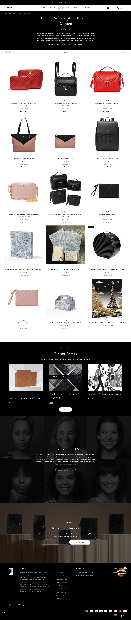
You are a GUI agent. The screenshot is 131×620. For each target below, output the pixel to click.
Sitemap (58, 598)
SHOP (43, 8)
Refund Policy (60, 585)
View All (65, 409)
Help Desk (59, 572)
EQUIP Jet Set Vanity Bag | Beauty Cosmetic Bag (24, 214)
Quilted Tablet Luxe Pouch (107, 214)
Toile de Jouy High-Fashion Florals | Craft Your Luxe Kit (65, 269)
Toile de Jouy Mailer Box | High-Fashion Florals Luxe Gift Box (24, 269)
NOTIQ (23, 100)
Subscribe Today (65, 29)
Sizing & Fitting (61, 582)
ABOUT (87, 8)
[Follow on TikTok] (24, 605)
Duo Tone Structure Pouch (65, 158)
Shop (10, 13)
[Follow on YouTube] (19, 605)
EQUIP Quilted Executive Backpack (107, 158)
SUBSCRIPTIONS (64, 8)
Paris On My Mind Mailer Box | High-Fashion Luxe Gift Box (107, 323)
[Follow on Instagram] (10, 605)
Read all (11, 403)
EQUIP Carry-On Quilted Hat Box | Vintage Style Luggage (107, 269)
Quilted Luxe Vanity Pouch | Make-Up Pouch (23, 103)
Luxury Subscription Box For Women (22, 13)
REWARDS (77, 8)
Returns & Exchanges (62, 576)
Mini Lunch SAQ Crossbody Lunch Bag (107, 103)
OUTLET (51, 8)
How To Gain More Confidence (24, 398)
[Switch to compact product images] (9, 52)
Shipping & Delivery (62, 579)
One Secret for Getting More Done (104, 394)
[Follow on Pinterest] (14, 605)
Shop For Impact (65, 470)
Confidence (13, 394)
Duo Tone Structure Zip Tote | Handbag (24, 158)
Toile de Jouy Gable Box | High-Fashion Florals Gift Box (66, 323)
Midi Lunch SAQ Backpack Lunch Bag (65, 103)
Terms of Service (61, 592)
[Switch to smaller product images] (6, 52)
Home (5, 13)
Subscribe (80, 542)
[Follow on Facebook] (5, 605)
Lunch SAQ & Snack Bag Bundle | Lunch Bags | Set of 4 (65, 214)
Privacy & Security (62, 589)
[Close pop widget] (125, 568)
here (81, 44)
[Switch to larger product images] (3, 52)
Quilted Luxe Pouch (24, 323)
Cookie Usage (60, 595)
